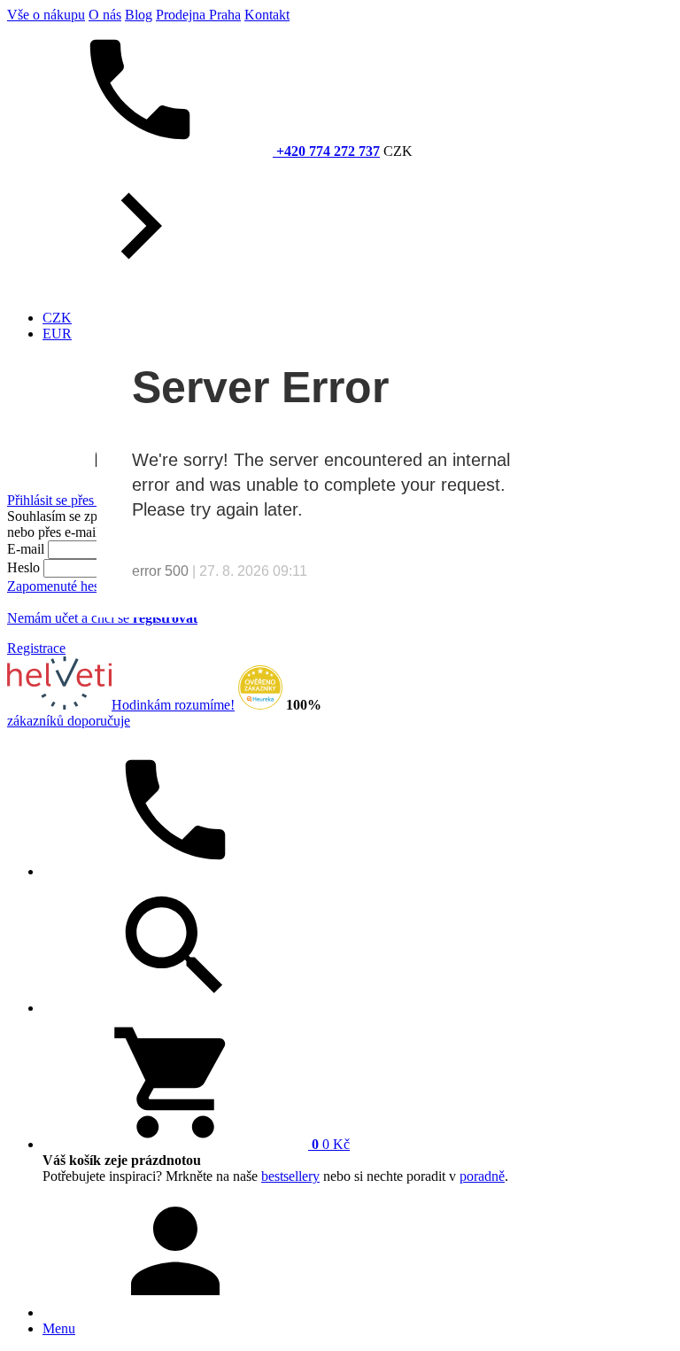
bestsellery (290, 1176)
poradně (482, 1176)
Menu (58, 1328)
